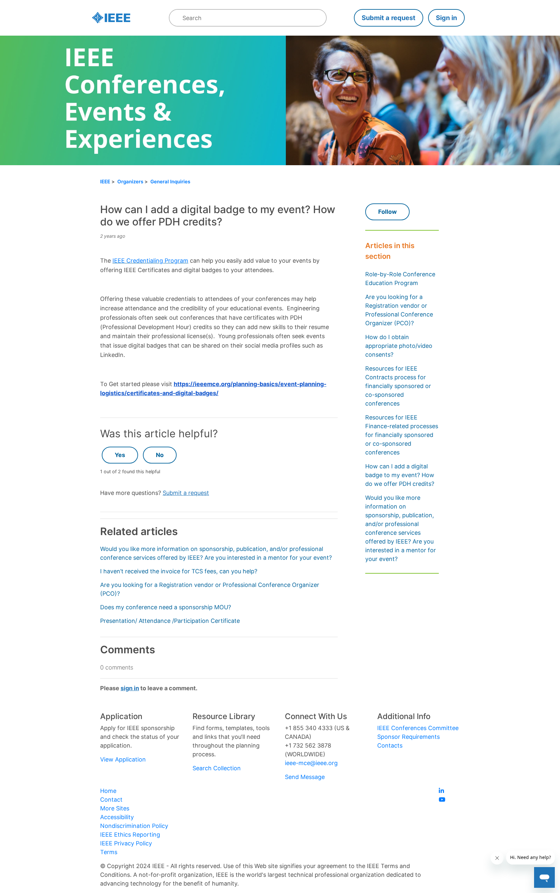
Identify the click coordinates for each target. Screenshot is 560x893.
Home (108, 790)
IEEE (105, 181)
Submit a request (388, 18)
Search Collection (216, 768)
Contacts (389, 745)
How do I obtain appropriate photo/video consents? (398, 346)
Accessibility (117, 817)
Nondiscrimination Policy (134, 825)
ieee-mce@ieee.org (311, 763)
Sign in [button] (446, 18)
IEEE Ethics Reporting (130, 834)
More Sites (114, 808)
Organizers (130, 181)
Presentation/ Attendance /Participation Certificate (170, 620)
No (160, 455)
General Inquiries (170, 181)
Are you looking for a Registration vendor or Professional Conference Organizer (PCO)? (399, 309)
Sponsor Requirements (408, 736)
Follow (387, 211)
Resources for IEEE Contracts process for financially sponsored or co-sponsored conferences (398, 386)
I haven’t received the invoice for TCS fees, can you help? (178, 571)
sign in (130, 688)
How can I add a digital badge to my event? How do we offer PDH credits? (399, 475)
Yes (120, 455)
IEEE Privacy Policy (126, 843)
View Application (123, 759)
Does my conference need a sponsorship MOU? (165, 607)
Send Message (305, 776)
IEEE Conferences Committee (418, 728)
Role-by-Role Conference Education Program (400, 278)
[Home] (111, 18)
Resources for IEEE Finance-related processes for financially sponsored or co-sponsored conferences (401, 435)
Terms (108, 852)
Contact (111, 799)
